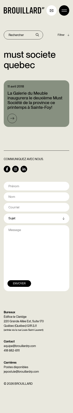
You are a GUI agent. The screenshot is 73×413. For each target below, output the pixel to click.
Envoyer (19, 283)
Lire (12, 118)
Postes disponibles (16, 367)
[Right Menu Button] (64, 10)
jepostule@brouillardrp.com (21, 371)
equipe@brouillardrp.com (20, 346)
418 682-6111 (12, 350)
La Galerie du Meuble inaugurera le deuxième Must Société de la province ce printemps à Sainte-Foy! (34, 100)
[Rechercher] (37, 35)
